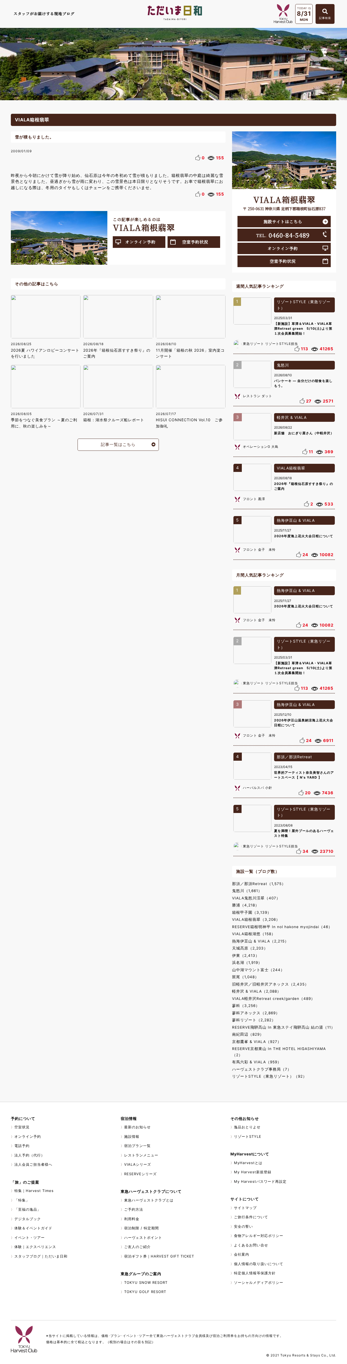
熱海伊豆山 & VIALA (296, 520)
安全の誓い (243, 1226)
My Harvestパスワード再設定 (260, 1181)
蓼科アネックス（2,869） (256, 1013)
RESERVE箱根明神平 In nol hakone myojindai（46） (282, 927)
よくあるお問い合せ (251, 1245)
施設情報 (131, 1136)
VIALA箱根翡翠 (291, 468)
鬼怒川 (283, 365)
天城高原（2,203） (250, 948)
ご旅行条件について (251, 1217)
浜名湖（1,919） (247, 962)
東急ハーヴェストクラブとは (149, 1200)
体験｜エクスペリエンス (35, 1247)
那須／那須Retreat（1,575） (259, 884)
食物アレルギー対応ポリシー (258, 1235)
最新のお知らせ (137, 1127)
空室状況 (22, 1127)
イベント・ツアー (29, 1237)
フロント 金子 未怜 (259, 549)
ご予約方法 (133, 1209)
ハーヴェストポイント (143, 1237)
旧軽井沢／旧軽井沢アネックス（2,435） (270, 984)
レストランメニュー (141, 1155)
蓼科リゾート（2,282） (254, 1020)
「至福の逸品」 (27, 1209)
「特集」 (22, 1200)
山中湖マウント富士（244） (258, 970)
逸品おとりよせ (247, 1127)
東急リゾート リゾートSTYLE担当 (270, 344)
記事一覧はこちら (118, 444)
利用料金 (131, 1219)
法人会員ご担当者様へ (33, 1164)
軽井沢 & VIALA (292, 417)
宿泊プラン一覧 (137, 1145)
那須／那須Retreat (294, 756)
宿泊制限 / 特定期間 (141, 1228)
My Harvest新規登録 (252, 1172)
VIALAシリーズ (137, 1164)
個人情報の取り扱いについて (258, 1264)
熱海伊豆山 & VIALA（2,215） (260, 941)
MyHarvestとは (248, 1163)
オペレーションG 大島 (260, 447)
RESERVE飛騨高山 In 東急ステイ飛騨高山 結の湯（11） (283, 1027)
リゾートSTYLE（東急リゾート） (303, 304)
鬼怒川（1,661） (247, 891)
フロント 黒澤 (254, 499)
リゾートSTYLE (247, 1136)
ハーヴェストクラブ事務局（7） (261, 1069)
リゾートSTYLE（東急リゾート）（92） (269, 1076)
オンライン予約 (140, 242)
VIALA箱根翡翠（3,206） (256, 919)
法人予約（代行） (29, 1155)
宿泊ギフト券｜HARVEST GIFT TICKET (159, 1256)
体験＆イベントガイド (33, 1228)
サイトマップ (245, 1208)
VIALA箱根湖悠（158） (253, 934)
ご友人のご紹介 (137, 1247)
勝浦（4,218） (245, 905)
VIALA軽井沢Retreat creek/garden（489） (273, 998)
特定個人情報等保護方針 (255, 1273)
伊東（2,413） (245, 955)
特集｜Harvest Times (34, 1190)
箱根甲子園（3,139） (251, 912)
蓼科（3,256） (246, 1005)
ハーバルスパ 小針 (257, 788)
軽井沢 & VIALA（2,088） (256, 991)
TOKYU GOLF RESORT (145, 1292)
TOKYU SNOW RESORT (146, 1282)
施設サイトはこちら (283, 221)
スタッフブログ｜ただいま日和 (41, 1256)
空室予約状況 (195, 242)
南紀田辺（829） (248, 1034)
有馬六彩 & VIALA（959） (256, 1062)
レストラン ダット (257, 396)
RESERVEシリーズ (140, 1174)
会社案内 (241, 1254)
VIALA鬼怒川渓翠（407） (256, 898)
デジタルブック (27, 1219)
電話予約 (22, 1145)
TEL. (283, 235)
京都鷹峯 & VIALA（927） (256, 1041)
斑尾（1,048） (245, 977)
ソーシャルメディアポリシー (258, 1282)
